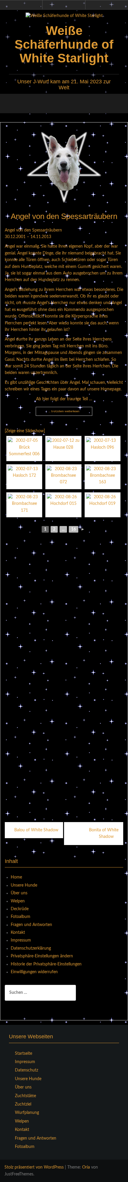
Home (16, 877)
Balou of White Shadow (36, 830)
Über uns (19, 893)
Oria (86, 1167)
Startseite (23, 1053)
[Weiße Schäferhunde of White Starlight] (64, 16)
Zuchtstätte (25, 1096)
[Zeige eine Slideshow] (25, 431)
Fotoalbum (20, 917)
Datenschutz (26, 1070)
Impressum (21, 940)
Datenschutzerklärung (31, 948)
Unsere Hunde (24, 885)
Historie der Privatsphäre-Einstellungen (46, 964)
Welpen (18, 901)
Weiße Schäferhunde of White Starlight (64, 44)
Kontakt (18, 932)
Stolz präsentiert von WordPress (34, 1167)
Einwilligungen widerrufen (34, 972)
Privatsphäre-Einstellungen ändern (42, 956)
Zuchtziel (23, 1104)
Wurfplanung (27, 1113)
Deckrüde (20, 909)
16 (73, 529)
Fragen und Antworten (31, 925)
